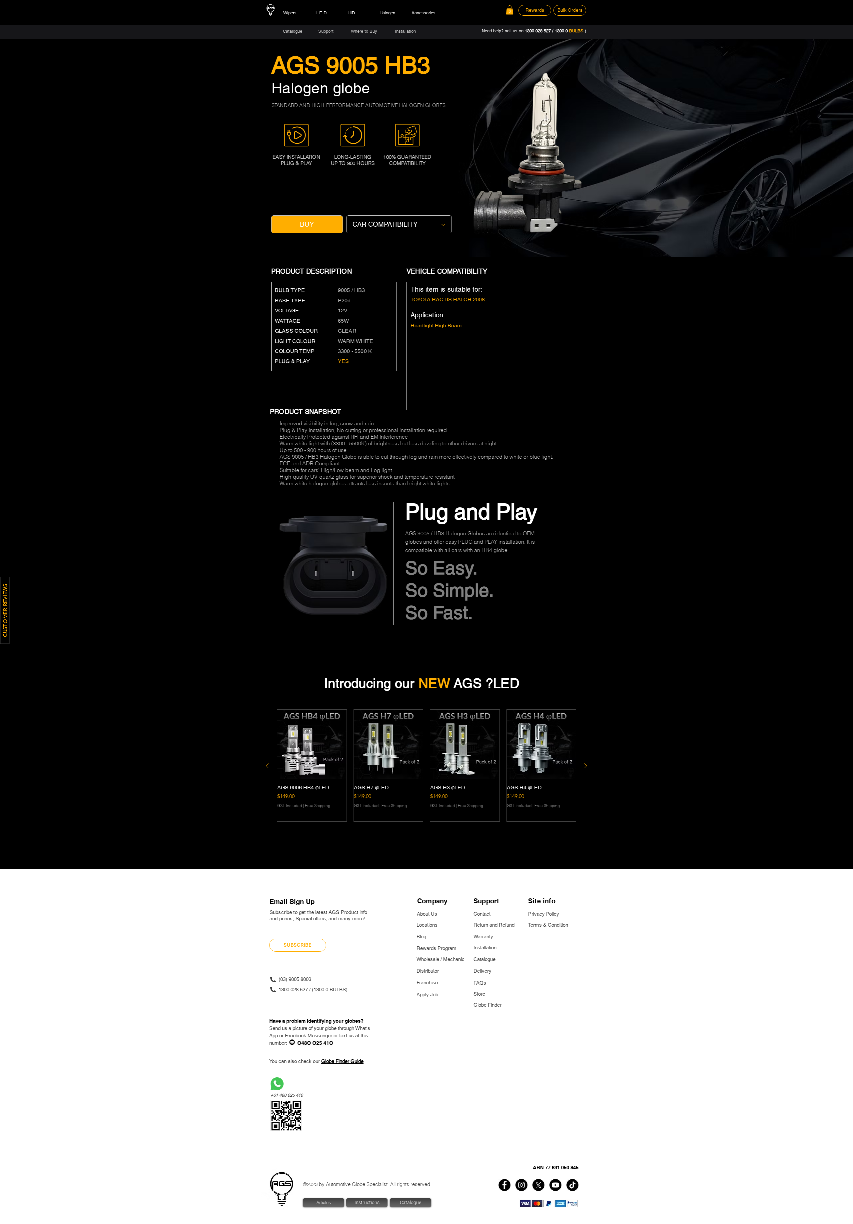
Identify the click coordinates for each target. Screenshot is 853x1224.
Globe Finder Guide (342, 1061)
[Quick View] (312, 744)
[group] (426, 765)
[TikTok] (572, 1185)
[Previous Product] (267, 766)
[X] (538, 1185)
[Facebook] (504, 1185)
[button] (509, 9)
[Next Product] (586, 766)
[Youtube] (555, 1185)
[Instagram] (521, 1185)
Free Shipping (317, 805)
